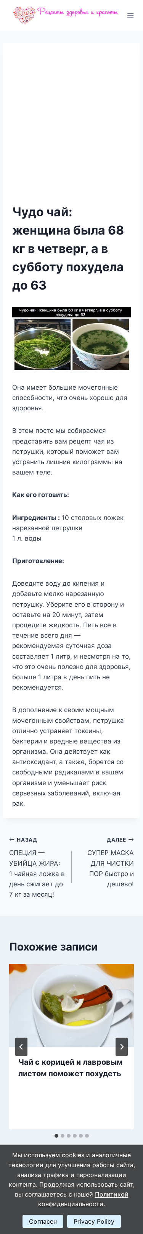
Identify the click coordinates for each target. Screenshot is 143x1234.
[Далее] (122, 1047)
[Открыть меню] (131, 15)
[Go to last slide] (21, 1047)
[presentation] (71, 1005)
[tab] (56, 1136)
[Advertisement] (71, 127)
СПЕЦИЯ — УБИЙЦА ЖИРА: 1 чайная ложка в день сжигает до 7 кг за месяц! (37, 867)
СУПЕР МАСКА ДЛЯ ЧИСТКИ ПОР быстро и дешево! (110, 862)
